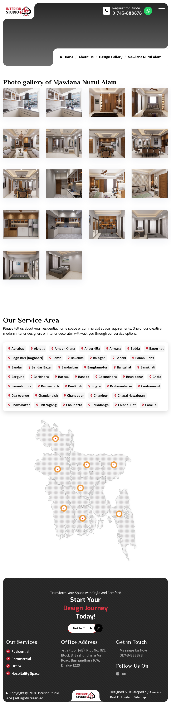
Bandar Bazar (42, 367)
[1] (21, 102)
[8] (107, 143)
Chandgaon (75, 396)
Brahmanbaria (121, 386)
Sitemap (140, 697)
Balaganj (99, 358)
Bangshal (124, 367)
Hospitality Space (25, 673)
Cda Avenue (20, 396)
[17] (150, 224)
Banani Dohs (144, 358)
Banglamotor (97, 367)
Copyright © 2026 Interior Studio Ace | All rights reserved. (32, 695)
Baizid (57, 358)
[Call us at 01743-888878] (122, 11)
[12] (107, 183)
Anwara (115, 349)
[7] (64, 143)
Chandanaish (48, 396)
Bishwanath (50, 386)
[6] (21, 143)
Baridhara (41, 377)
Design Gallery (110, 57)
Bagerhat (156, 349)
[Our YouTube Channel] (124, 674)
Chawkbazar (20, 405)
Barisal (63, 377)
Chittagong (48, 405)
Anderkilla (92, 349)
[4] (150, 102)
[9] (150, 143)
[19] (64, 265)
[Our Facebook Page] (117, 674)
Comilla (151, 405)
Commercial (21, 659)
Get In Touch (82, 628)
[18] (21, 265)
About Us (86, 57)
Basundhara (108, 377)
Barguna (17, 377)
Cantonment (150, 386)
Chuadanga (100, 405)
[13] (150, 183)
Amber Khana (65, 349)
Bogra (96, 386)
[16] (107, 224)
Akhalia (39, 349)
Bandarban (70, 367)
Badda (135, 349)
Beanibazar (134, 377)
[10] (21, 183)
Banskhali (148, 367)
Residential (20, 651)
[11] (64, 183)
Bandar (16, 367)
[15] (64, 224)
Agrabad (18, 349)
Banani (121, 358)
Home (68, 57)
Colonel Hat (127, 405)
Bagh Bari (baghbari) (27, 358)
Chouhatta (74, 405)
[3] (107, 102)
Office (16, 666)
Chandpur (101, 396)
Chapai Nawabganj (132, 396)
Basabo (83, 377)
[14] (21, 224)
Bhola (157, 377)
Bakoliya (77, 358)
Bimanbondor (21, 386)
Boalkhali (75, 386)
